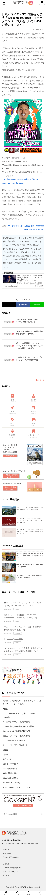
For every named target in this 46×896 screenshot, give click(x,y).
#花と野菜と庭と (10, 773)
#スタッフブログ (10, 764)
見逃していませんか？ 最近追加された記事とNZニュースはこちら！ (22, 702)
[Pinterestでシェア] (13, 732)
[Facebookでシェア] (8, 726)
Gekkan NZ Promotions (11, 857)
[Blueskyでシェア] (28, 720)
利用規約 (6, 875)
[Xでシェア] (8, 720)
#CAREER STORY (10, 778)
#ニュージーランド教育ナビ (15, 745)
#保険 (5, 755)
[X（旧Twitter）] (40, 380)
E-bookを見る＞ (10, 456)
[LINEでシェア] (38, 726)
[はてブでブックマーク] (28, 726)
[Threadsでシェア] (18, 726)
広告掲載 (6, 864)
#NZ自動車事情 (10, 769)
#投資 (5, 750)
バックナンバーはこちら (23, 805)
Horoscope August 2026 (13, 639)
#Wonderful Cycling (11, 783)
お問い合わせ (7, 853)
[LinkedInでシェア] (23, 732)
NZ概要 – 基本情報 (11, 476)
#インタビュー (9, 759)
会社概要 (6, 849)
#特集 (5, 709)
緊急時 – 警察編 (10, 488)
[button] (42, 814)
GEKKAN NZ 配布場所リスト (13, 868)
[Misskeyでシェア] (38, 720)
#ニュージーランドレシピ (14, 741)
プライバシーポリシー (11, 872)
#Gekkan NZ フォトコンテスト (17, 787)
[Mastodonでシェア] (18, 720)
